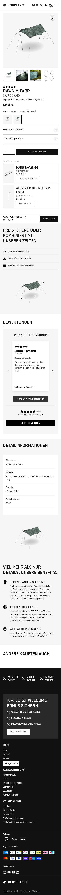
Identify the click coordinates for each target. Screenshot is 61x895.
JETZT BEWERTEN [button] (30, 423)
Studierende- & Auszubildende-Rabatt (18, 822)
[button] (37, 5)
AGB (16, 891)
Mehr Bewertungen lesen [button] (30, 398)
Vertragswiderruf (11, 763)
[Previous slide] (8, 371)
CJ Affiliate (7, 791)
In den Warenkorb (37, 152)
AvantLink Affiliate (10, 795)
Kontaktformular (9, 775)
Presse (5, 779)
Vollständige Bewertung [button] (25, 387)
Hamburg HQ (8, 814)
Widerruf (35, 891)
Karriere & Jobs (9, 810)
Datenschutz (25, 891)
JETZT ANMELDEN (18, 732)
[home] (14, 5)
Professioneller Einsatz (12, 783)
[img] (21, 347)
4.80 (39, 411)
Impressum (7, 891)
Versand (31, 111)
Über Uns (6, 806)
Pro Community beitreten (13, 818)
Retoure (6, 758)
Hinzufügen (25, 204)
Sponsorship (8, 787)
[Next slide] (52, 371)
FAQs (5, 750)
